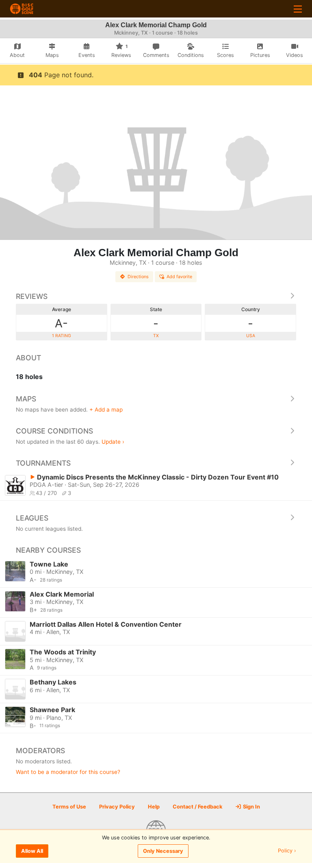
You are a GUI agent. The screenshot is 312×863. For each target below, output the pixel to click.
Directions (138, 276)
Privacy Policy (117, 807)
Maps (26, 398)
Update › (113, 441)
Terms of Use (69, 807)
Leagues (32, 518)
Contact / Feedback (197, 807)
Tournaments (43, 463)
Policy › (287, 851)
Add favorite (179, 276)
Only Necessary (163, 851)
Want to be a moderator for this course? (68, 772)
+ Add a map (106, 409)
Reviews (32, 296)
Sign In (251, 807)
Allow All (32, 851)
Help (154, 807)
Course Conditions (54, 431)
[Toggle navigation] (297, 9)
